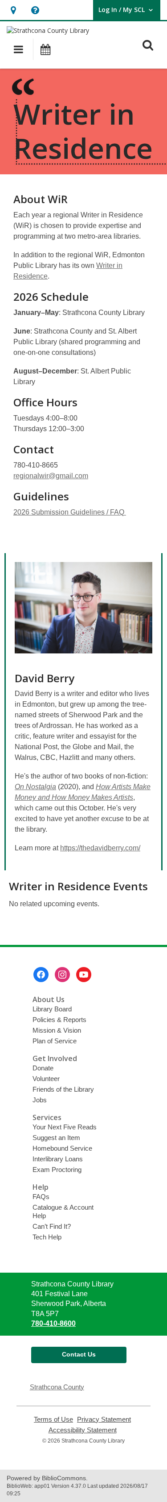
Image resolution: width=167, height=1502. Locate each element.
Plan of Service (55, 1041)
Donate (43, 1068)
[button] (13, 10)
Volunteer (46, 1078)
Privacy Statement (104, 1419)
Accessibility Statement (83, 1430)
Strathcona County (57, 1387)
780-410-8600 (53, 1323)
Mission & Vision (57, 1030)
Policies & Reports (59, 1019)
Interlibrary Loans (58, 1159)
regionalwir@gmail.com (50, 476)
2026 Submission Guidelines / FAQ (69, 512)
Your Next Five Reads (65, 1127)
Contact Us (79, 1354)
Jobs (40, 1100)
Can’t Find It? (52, 1226)
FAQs (41, 1196)
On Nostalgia (35, 786)
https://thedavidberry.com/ (100, 848)
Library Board (52, 1009)
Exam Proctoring (57, 1169)
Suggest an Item (56, 1137)
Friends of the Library (63, 1089)
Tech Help (47, 1237)
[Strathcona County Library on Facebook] (41, 974)
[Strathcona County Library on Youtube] (83, 974)
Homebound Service (62, 1148)
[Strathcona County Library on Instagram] (62, 974)
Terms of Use (53, 1419)
